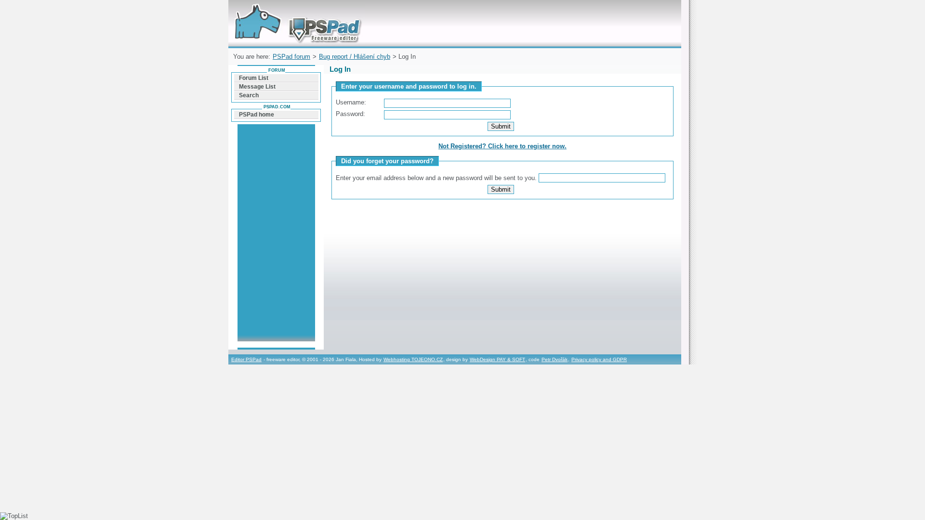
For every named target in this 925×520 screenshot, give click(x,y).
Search (249, 95)
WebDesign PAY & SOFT (497, 359)
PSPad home (256, 114)
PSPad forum (291, 56)
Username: (351, 102)
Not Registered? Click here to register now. (502, 146)
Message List (257, 87)
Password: (350, 113)
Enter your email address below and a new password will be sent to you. (437, 178)
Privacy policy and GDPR (599, 359)
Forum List (253, 78)
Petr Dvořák (555, 359)
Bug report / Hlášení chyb (354, 56)
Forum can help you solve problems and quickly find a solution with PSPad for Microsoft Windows (295, 11)
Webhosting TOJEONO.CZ (413, 359)
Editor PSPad (246, 359)
